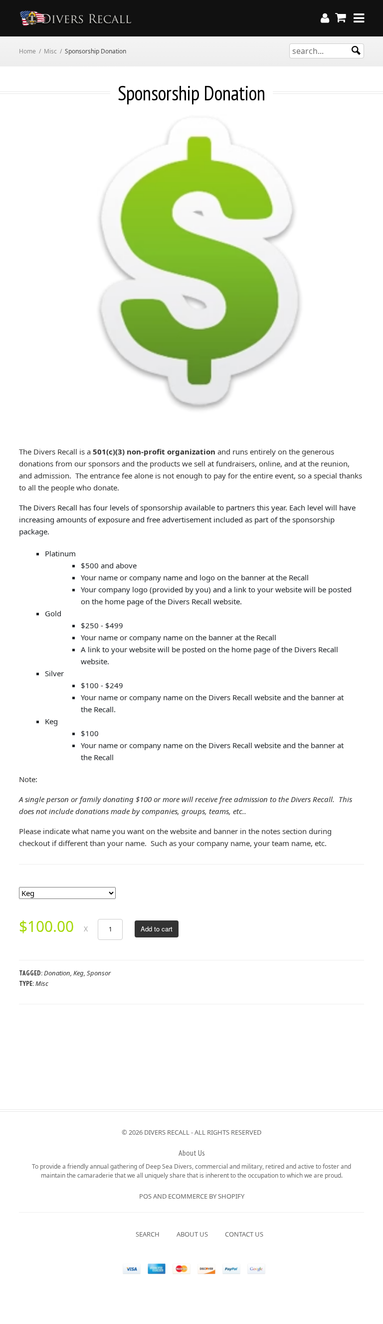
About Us (192, 1234)
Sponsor (99, 972)
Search (148, 1234)
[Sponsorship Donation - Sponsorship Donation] (199, 264)
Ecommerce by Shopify (206, 1196)
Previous (26, 267)
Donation (57, 972)
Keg (78, 972)
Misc (50, 51)
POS (145, 1196)
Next (356, 267)
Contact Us (244, 1234)
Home (27, 51)
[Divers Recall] (76, 18)
